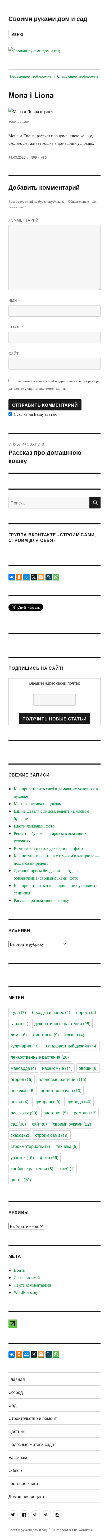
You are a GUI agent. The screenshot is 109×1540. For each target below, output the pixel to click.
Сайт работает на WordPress (72, 1529)
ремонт (85, 1113)
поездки (23, 1090)
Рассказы (17, 1457)
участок (22, 1157)
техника (67, 1146)
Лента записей (27, 1277)
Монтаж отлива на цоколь (37, 803)
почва (19, 1101)
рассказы (24, 1113)
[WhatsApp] (56, 577)
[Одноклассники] (19, 577)
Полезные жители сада (31, 1444)
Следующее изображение (77, 76)
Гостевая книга (23, 1483)
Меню (17, 34)
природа (79, 1101)
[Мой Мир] (26, 577)
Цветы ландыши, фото (34, 826)
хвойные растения (32, 1168)
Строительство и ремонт (32, 1418)
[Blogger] (41, 577)
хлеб (67, 1168)
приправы (47, 1101)
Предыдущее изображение (29, 76)
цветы (21, 1180)
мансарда (23, 1068)
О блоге (16, 1470)
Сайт (13, 353)
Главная (16, 1379)
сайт (39, 1124)
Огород (15, 1392)
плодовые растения (62, 1079)
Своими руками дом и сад (47, 18)
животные (46, 1035)
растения (55, 1113)
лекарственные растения (40, 1057)
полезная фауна (61, 1090)
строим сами (52, 1135)
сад (18, 1124)
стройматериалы (30, 1146)
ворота (86, 1012)
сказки (20, 1135)
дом (19, 1035)
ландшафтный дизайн (72, 1046)
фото (49, 1157)
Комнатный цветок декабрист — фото (48, 848)
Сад (12, 1405)
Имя (14, 300)
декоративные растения (62, 1023)
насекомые (57, 1068)
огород (22, 1079)
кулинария (25, 1046)
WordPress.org (26, 1292)
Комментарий (23, 220)
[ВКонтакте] (11, 577)
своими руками (72, 1124)
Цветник (16, 1431)
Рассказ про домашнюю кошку (41, 900)
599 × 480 (39, 157)
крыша (74, 1035)
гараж (19, 1023)
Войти (19, 1270)
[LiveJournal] (49, 577)
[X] (34, 577)
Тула (18, 1012)
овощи (88, 1068)
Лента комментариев (32, 1285)
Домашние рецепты (28, 1496)
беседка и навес (51, 1012)
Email (16, 326)
